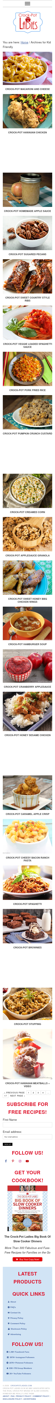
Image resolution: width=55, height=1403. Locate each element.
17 (5, 1095)
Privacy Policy (16, 1318)
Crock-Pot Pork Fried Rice (27, 390)
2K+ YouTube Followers (20, 1374)
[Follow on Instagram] (20, 1161)
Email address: (12, 1132)
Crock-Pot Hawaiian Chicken (27, 132)
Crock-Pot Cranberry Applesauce (27, 686)
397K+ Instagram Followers (22, 1357)
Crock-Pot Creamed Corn (27, 512)
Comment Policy (17, 1323)
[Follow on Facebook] (6, 1161)
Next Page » (17, 1095)
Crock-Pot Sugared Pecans (27, 254)
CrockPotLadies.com (21, 1385)
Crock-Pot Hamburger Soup (27, 644)
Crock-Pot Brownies (27, 947)
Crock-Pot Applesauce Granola (27, 555)
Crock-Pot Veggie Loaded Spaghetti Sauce (27, 345)
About (13, 1302)
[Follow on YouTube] (27, 1161)
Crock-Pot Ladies (27, 21)
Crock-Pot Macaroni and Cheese (27, 89)
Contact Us (15, 1313)
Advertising (15, 1334)
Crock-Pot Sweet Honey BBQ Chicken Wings (27, 600)
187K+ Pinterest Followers (21, 1363)
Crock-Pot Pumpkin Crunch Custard (27, 433)
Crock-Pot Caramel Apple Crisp (27, 814)
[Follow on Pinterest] (13, 1161)
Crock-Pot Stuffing (27, 1024)
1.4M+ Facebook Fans (19, 1352)
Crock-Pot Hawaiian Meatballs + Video (27, 1084)
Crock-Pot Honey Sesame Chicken (28, 735)
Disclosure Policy (19, 1329)
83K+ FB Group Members (20, 1368)
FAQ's (13, 1307)
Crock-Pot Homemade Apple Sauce (27, 211)
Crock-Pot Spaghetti (27, 904)
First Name (10, 1119)
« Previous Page (14, 1092)
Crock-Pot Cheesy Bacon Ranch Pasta (27, 859)
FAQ (13, 1396)
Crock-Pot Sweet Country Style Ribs (27, 299)
